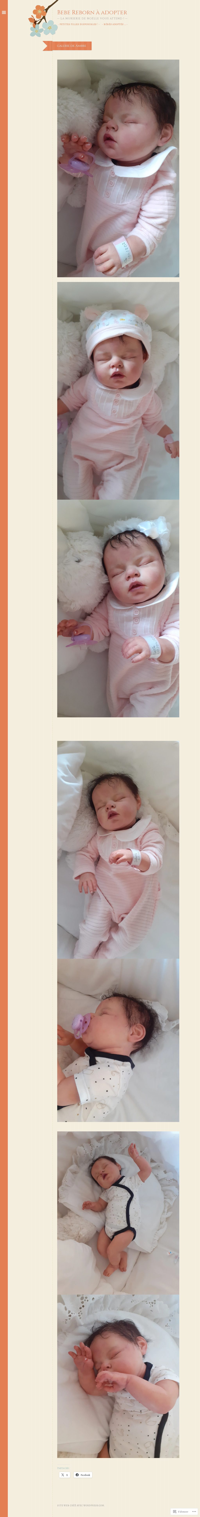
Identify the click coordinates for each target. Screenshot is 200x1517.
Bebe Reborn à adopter (92, 12)
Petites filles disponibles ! (79, 24)
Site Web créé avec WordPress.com (80, 1505)
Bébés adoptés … (115, 24)
